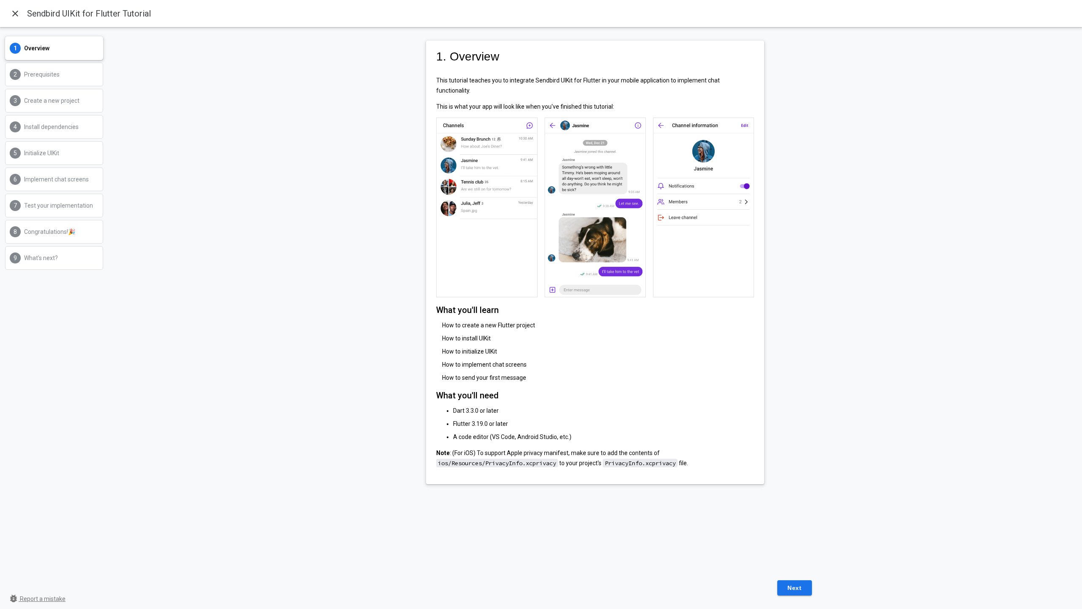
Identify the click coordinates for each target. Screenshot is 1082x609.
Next (794, 587)
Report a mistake (37, 598)
